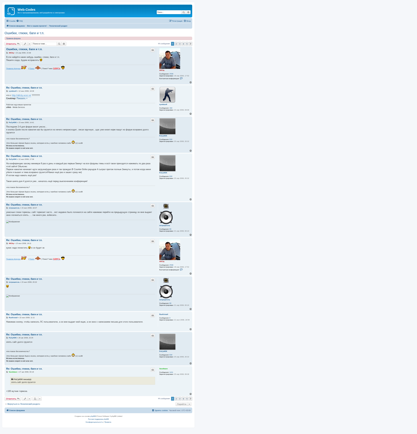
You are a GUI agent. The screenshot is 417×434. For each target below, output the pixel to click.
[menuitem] (19, 21)
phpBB (93, 416)
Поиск (31, 68)
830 (170, 139)
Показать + (22, 98)
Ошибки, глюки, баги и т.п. (24, 33)
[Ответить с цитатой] (153, 50)
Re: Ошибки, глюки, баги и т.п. (24, 87)
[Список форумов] (11, 10)
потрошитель (164, 225)
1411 (171, 372)
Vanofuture (163, 369)
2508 (171, 74)
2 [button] (176, 43)
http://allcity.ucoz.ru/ (21, 95)
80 (170, 229)
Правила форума (13, 38)
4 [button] (183, 43)
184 (170, 108)
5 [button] (186, 43)
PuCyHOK (163, 136)
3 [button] (179, 43)
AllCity (162, 70)
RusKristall (163, 314)
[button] (190, 44)
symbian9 (163, 104)
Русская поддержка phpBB (98, 419)
